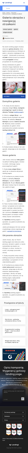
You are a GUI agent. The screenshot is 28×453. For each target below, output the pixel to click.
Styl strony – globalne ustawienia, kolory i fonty (13, 320)
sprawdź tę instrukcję (14, 231)
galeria (16, 29)
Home (3, 12)
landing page (18, 112)
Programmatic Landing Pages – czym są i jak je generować (12, 331)
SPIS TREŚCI (6, 96)
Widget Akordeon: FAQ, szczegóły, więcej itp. (12, 341)
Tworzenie (13, 12)
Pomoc (8, 12)
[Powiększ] (23, 83)
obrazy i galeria (7, 29)
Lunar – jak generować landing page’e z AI (12, 310)
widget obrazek (7, 32)
